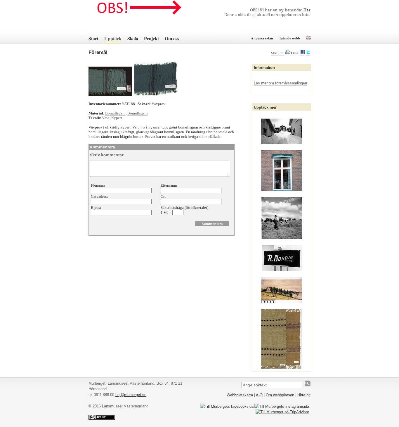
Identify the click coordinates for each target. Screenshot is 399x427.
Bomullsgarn (115, 113)
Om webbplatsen (280, 395)
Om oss (172, 38)
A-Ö (259, 395)
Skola (132, 38)
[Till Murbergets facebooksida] (227, 406)
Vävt (106, 118)
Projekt (151, 38)
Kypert (116, 118)
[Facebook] (302, 53)
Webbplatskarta (240, 395)
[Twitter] (308, 53)
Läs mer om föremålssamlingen (280, 83)
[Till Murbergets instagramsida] (281, 406)
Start (93, 38)
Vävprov (158, 104)
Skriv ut (277, 53)
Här (306, 10)
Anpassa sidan (262, 38)
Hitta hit (303, 395)
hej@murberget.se (130, 395)
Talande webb (289, 38)
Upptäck (113, 38)
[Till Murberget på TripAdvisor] (282, 412)
